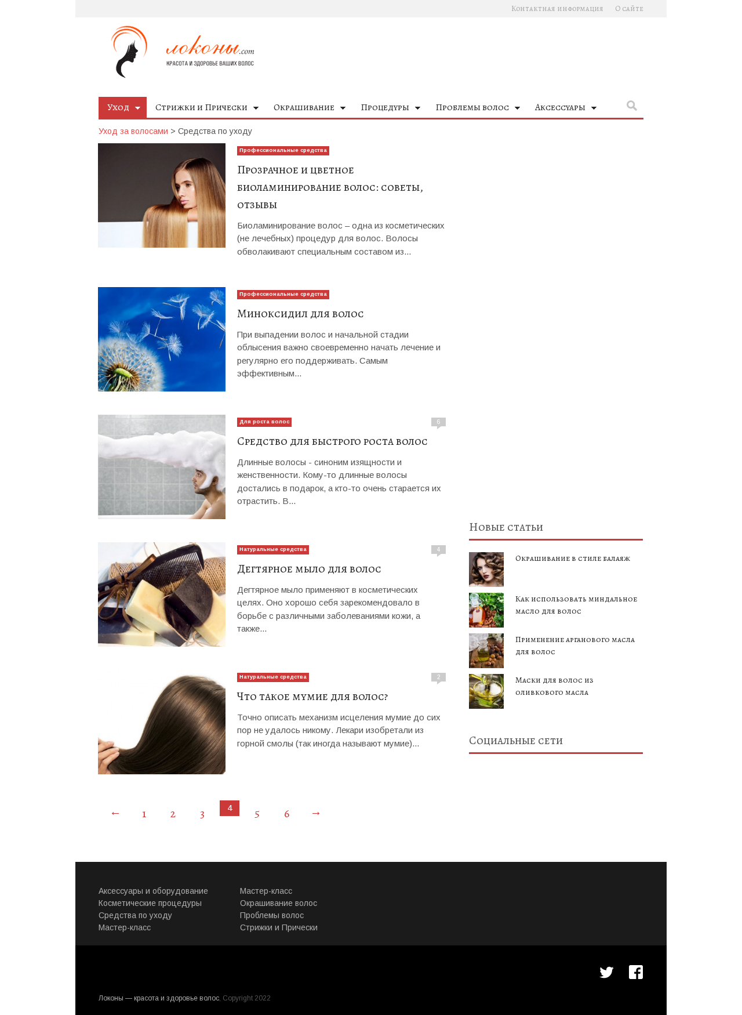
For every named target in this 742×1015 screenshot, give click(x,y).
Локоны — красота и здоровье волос (159, 998)
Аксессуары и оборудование (153, 891)
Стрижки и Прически (197, 109)
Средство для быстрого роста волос (332, 441)
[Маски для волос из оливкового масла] (486, 691)
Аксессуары (555, 109)
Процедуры (380, 109)
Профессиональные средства (283, 150)
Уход (114, 109)
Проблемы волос (468, 109)
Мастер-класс (125, 927)
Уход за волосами (133, 131)
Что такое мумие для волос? (312, 696)
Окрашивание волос (278, 903)
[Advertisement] (556, 317)
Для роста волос (264, 422)
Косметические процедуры (150, 903)
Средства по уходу (135, 915)
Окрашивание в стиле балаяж (572, 558)
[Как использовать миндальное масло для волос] (486, 610)
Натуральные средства (273, 549)
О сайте (629, 8)
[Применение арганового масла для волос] (486, 650)
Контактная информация (557, 8)
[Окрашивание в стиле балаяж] (486, 569)
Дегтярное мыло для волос (309, 569)
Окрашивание (299, 109)
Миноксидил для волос (300, 313)
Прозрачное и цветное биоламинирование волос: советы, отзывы (330, 187)
